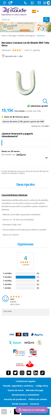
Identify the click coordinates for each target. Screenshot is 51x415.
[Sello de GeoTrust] (19, 352)
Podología (12, 36)
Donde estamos (20, 404)
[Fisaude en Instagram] (22, 373)
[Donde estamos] (5, 3)
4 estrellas (7, 277)
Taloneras (41, 36)
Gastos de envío (16, 390)
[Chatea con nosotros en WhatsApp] (33, 3)
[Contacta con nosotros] (40, 3)
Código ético (42, 386)
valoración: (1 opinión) (21, 50)
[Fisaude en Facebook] (8, 373)
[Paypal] (37, 334)
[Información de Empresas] (33, 352)
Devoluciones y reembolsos (25, 395)
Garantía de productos (15, 399)
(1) (38, 277)
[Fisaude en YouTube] (29, 373)
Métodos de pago (34, 390)
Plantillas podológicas (26, 36)
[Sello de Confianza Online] (39, 343)
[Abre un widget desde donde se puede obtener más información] (31, 410)
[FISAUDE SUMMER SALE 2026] (25, 27)
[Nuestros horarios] (10, 3)
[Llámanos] (26, 3)
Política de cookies (38, 399)
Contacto (34, 404)
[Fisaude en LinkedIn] (35, 373)
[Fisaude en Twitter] (15, 373)
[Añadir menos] (4, 411)
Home (3, 36)
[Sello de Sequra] (29, 342)
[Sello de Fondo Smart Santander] (25, 364)
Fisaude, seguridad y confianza (18, 386)
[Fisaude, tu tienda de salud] (14, 11)
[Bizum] (15, 343)
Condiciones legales (25, 381)
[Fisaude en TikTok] (42, 373)
